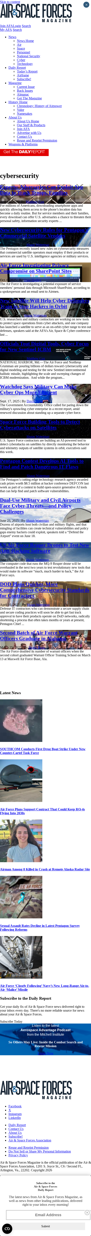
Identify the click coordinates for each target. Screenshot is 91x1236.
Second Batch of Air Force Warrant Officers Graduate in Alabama (39, 635)
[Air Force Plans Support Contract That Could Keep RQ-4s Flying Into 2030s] (21, 801)
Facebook (15, 1106)
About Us (15, 117)
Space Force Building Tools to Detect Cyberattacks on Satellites (40, 424)
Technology (25, 64)
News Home (25, 41)
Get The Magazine (29, 98)
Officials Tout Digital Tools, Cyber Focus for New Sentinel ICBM (44, 346)
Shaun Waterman (37, 245)
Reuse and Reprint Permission (37, 140)
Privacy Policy (18, 1155)
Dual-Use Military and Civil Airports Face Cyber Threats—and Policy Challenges (40, 505)
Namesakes (24, 113)
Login (17, 26)
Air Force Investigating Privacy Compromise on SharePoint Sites (36, 268)
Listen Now (46, 1053)
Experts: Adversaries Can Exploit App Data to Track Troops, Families (41, 189)
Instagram (15, 1114)
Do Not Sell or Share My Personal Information (39, 1151)
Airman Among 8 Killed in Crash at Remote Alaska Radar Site (45, 869)
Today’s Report (27, 71)
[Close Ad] (87, 1212)
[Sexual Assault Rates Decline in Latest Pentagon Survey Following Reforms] (21, 917)
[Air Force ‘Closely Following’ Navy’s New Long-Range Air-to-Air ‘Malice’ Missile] (21, 977)
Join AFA (6, 26)
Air (19, 44)
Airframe (23, 75)
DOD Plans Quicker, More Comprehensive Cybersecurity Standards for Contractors (44, 589)
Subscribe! (24, 79)
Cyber (21, 60)
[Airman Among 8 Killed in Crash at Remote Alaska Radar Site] (21, 861)
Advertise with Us (29, 133)
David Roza (35, 401)
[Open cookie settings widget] (7, 1229)
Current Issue (26, 87)
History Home (18, 102)
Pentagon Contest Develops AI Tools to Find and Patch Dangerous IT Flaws (42, 463)
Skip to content (10, 2)
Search (26, 26)
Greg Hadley (32, 280)
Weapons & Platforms (23, 144)
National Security (28, 56)
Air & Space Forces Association (29, 1140)
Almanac (23, 94)
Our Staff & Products (31, 125)
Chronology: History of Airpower (39, 106)
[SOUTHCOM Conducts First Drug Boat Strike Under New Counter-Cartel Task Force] (21, 741)
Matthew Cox (35, 202)
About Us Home (28, 121)
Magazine (15, 83)
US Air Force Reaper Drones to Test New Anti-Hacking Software (44, 547)
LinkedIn (14, 1118)
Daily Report (17, 67)
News (12, 37)
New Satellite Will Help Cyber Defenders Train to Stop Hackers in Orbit (44, 303)
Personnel (23, 52)
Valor (20, 110)
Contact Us (24, 136)
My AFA (6, 30)
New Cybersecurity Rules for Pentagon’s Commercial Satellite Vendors (44, 232)
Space (21, 48)
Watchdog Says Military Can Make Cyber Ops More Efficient (38, 389)
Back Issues (25, 90)
